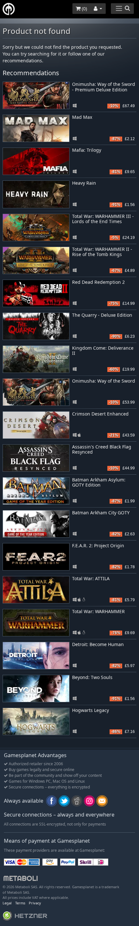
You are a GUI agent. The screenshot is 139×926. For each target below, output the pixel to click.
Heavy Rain (84, 183)
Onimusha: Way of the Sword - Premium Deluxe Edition (103, 87)
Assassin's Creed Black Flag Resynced (101, 449)
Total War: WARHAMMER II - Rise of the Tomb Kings (102, 252)
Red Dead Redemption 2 (98, 282)
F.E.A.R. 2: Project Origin (98, 545)
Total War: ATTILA (91, 578)
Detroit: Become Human (98, 644)
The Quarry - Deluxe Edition (102, 315)
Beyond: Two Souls (92, 677)
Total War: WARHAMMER (98, 611)
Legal (7, 902)
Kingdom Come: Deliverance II (103, 350)
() (83, 8)
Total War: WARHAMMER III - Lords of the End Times (103, 219)
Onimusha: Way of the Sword (103, 381)
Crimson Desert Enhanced (100, 414)
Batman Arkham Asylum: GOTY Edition (98, 482)
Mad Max (82, 117)
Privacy (35, 902)
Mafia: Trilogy (86, 150)
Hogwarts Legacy (90, 710)
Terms (20, 902)
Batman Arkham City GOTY (101, 512)
